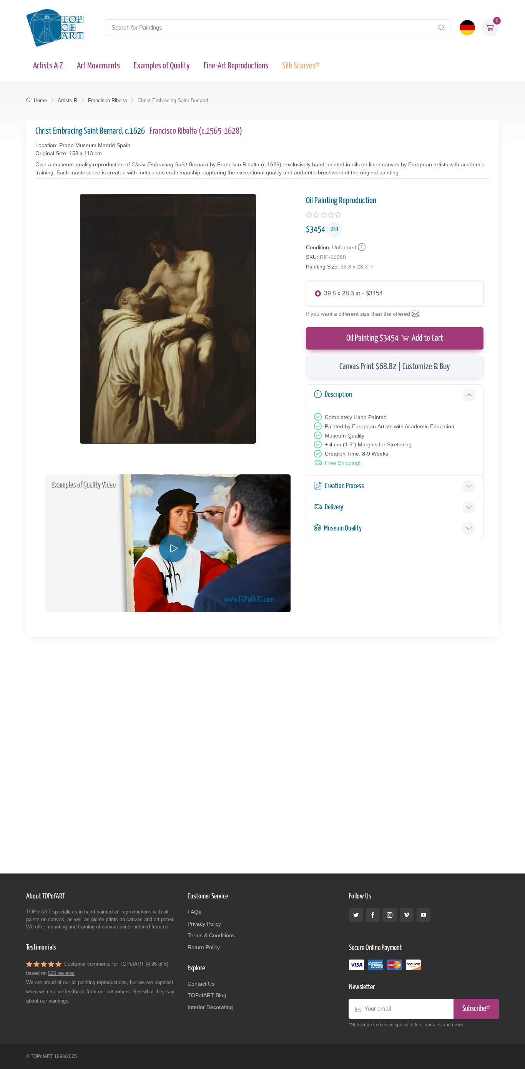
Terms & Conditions (211, 935)
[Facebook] (373, 915)
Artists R (67, 100)
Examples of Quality (162, 65)
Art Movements (98, 65)
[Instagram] (390, 915)
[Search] (441, 27)
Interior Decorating (210, 1007)
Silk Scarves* (301, 65)
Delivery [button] (334, 507)
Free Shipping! (343, 463)
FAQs (194, 912)
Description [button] (338, 394)
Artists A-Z (48, 65)
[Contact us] (417, 314)
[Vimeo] (407, 915)
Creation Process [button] (344, 486)
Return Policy (204, 947)
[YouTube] (423, 915)
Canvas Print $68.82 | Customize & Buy (394, 366)
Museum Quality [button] (343, 528)
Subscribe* (476, 1009)
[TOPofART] (55, 28)
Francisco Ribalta (107, 100)
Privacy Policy (204, 924)
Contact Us (201, 984)
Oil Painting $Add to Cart (394, 338)
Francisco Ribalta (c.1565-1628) (196, 131)
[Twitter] (356, 915)
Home (40, 100)
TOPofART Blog (207, 995)
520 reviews (61, 973)
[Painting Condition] (361, 247)
